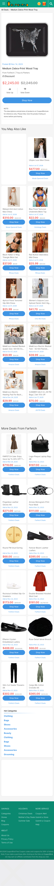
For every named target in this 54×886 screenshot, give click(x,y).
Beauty (7, 733)
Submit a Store (42, 817)
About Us (5, 835)
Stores (4, 817)
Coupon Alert (41, 813)
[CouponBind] (20, 3)
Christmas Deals (25, 813)
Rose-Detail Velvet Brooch (40, 639)
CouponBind (48, 854)
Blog (3, 821)
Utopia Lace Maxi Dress (39, 160)
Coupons (5, 824)
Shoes (7, 724)
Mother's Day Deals (26, 817)
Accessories (10, 728)
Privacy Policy (7, 839)
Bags (6, 720)
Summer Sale (24, 821)
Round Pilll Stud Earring (13, 548)
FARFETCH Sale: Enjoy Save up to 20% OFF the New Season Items (14, 459)
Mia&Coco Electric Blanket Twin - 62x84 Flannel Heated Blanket (40, 349)
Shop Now (27, 100)
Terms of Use (7, 842)
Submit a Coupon (43, 821)
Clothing (8, 716)
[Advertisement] (14, 158)
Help (37, 824)
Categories (6, 813)
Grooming (9, 754)
